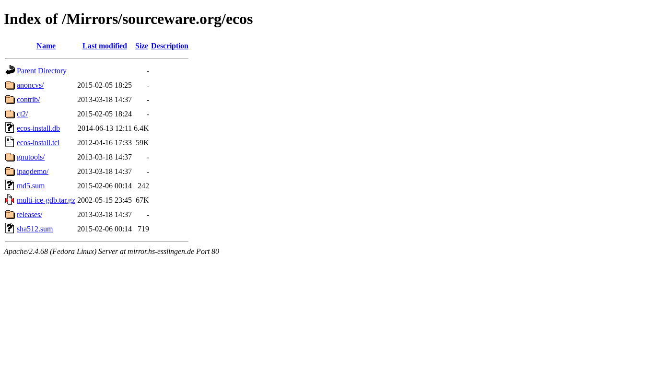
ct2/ (22, 114)
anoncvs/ (30, 85)
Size (141, 46)
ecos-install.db (38, 128)
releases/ (29, 214)
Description (169, 46)
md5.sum (31, 186)
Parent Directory (42, 71)
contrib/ (28, 99)
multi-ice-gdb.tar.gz (46, 200)
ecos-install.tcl (38, 142)
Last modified (104, 46)
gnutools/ (31, 157)
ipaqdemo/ (32, 171)
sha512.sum (35, 229)
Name (46, 46)
